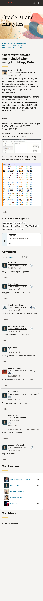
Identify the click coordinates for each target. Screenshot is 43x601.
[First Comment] (31, 265)
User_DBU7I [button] (12, 347)
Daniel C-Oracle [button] (14, 263)
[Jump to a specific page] (39, 257)
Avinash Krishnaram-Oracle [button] (20, 479)
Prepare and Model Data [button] (11, 226)
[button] (4, 72)
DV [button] (22, 229)
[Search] (34, 3)
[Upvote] (5, 238)
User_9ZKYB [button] (13, 392)
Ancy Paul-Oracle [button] (15, 70)
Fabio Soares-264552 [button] (16, 326)
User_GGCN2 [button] (13, 415)
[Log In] (39, 3)
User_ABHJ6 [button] (14, 485)
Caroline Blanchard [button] (17, 491)
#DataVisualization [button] (31, 226)
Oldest (11, 257)
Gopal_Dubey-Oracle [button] (16, 305)
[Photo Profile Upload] (31, 308)
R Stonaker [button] (14, 503)
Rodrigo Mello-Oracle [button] (16, 445)
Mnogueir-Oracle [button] (14, 368)
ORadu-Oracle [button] (13, 284)
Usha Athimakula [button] (16, 497)
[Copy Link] (20, 75)
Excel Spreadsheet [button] (9, 229)
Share (5, 212)
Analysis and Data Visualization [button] (14, 223)
